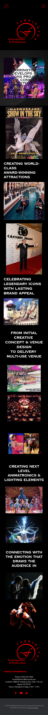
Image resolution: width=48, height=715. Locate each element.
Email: (14, 679)
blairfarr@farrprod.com (26, 679)
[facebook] (15, 693)
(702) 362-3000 (27, 677)
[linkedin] (26, 693)
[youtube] (21, 693)
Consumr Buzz (33, 708)
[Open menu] (43, 6)
